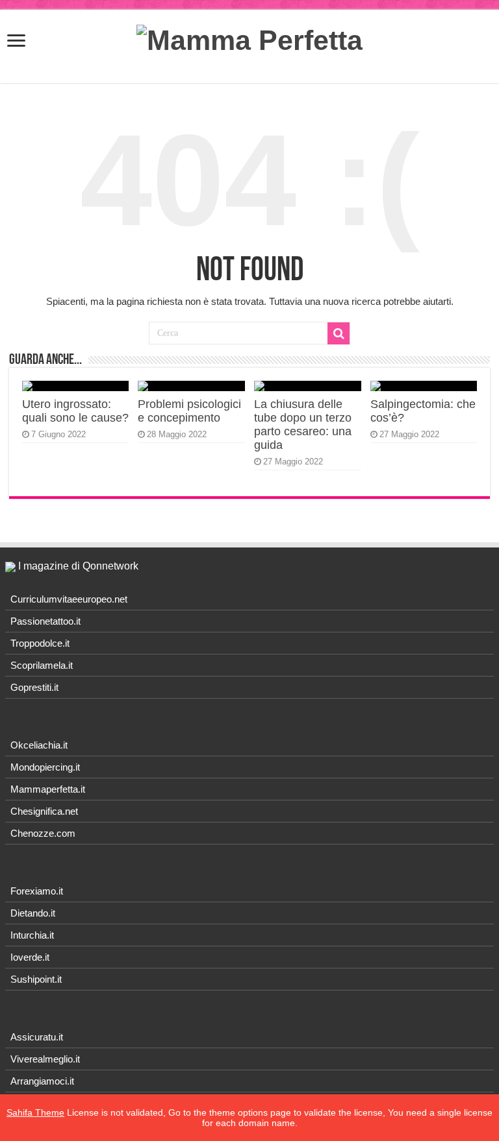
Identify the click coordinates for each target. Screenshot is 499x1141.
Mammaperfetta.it (47, 789)
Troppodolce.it (40, 643)
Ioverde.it (29, 957)
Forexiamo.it (36, 890)
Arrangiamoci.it (42, 1081)
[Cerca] (338, 333)
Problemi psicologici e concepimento (189, 411)
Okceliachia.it (39, 745)
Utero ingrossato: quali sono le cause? (75, 411)
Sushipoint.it (36, 979)
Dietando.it (32, 913)
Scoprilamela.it (41, 665)
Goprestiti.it (34, 687)
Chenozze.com (42, 833)
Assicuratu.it (36, 1036)
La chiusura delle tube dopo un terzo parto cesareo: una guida (303, 424)
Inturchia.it (32, 935)
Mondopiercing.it (45, 767)
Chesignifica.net (44, 811)
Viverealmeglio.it (45, 1058)
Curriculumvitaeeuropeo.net (68, 599)
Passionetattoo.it (45, 621)
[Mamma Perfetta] (249, 38)
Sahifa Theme (35, 1112)
